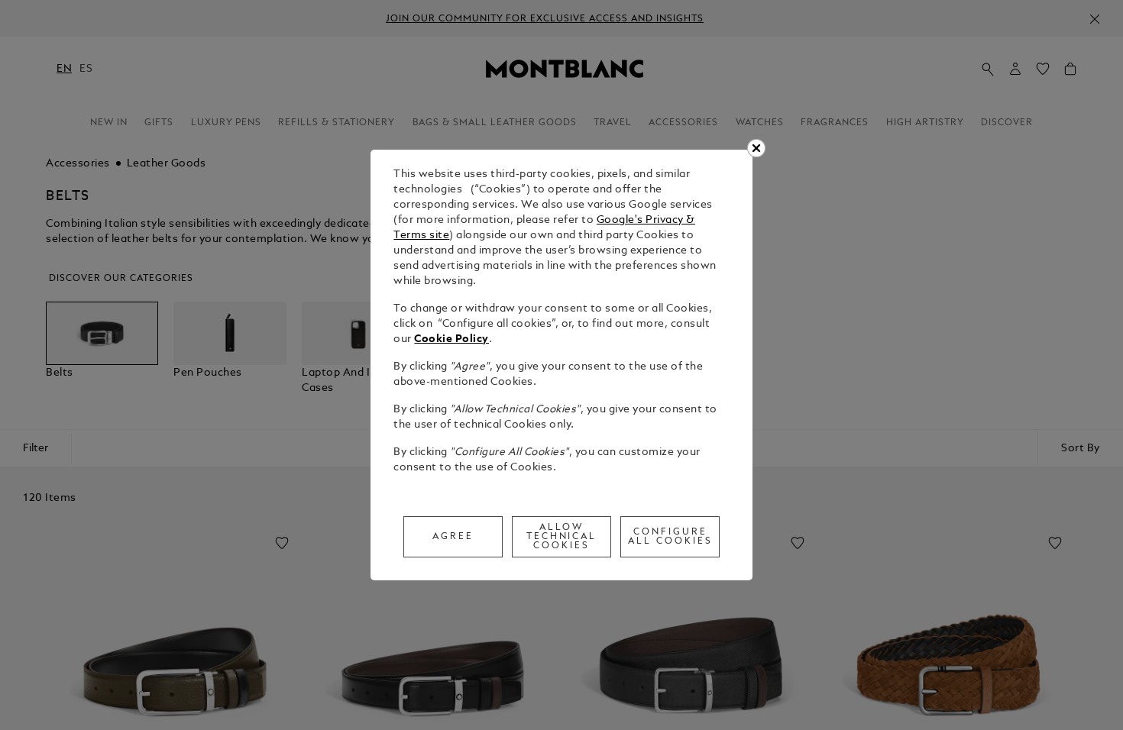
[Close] (756, 148)
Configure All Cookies (670, 537)
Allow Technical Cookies (561, 537)
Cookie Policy (451, 339)
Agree (453, 536)
